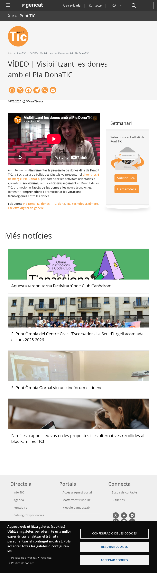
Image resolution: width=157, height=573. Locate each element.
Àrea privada (72, 5)
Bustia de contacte (124, 492)
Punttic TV (20, 507)
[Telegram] (132, 515)
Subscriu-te (126, 178)
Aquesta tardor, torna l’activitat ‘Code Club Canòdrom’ (61, 286)
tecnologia (79, 204)
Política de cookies (22, 563)
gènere (93, 204)
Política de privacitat (24, 557)
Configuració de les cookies (114, 533)
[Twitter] (115, 515)
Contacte (95, 5)
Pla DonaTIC (31, 204)
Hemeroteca (126, 189)
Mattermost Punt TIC (77, 500)
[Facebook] (124, 515)
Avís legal (46, 557)
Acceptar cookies (114, 560)
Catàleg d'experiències (28, 515)
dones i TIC (48, 204)
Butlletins (118, 500)
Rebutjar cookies (114, 547)
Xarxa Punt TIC (22, 15)
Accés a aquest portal (77, 492)
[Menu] (7, 5)
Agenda (18, 500)
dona (61, 204)
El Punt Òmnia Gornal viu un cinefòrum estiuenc (56, 387)
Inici (10, 53)
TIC (68, 204)
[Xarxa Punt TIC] (20, 36)
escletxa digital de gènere (26, 208)
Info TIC (18, 492)
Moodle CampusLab (76, 507)
